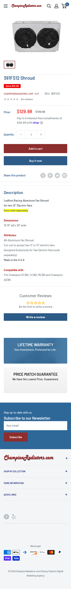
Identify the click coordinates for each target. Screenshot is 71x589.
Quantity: (9, 134)
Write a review (35, 317)
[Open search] (49, 6)
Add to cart (36, 148)
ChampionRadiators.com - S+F (21, 93)
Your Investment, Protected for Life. (35, 349)
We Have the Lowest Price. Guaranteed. (35, 379)
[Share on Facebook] (43, 175)
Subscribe (15, 437)
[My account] (56, 6)
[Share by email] (64, 175)
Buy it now (35, 160)
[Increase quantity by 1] (41, 135)
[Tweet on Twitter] (57, 175)
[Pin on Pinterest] (50, 175)
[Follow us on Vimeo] (13, 516)
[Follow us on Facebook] (6, 516)
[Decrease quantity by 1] (21, 135)
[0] (64, 6)
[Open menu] (6, 6)
